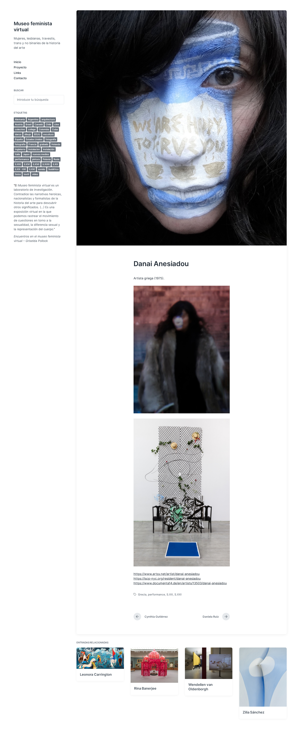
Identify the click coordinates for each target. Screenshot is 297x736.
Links (17, 73)
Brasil (28, 124)
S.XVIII (46, 164)
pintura (36, 159)
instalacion (34, 149)
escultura (48, 134)
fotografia (51, 139)
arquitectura (48, 119)
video (35, 174)
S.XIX (18, 164)
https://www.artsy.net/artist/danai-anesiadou (167, 574)
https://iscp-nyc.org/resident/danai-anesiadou (167, 578)
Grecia (142, 594)
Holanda (55, 144)
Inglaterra (20, 149)
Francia (32, 144)
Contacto (20, 78)
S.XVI (27, 164)
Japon (26, 154)
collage (32, 129)
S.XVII (36, 164)
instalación (48, 149)
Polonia (47, 159)
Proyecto (20, 67)
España (19, 139)
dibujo (27, 134)
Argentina (33, 119)
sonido (41, 169)
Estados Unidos (34, 139)
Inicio (17, 62)
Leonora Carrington (96, 674)
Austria (19, 124)
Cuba (55, 129)
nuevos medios (41, 154)
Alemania (20, 119)
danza (18, 134)
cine (56, 124)
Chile (48, 124)
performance (22, 159)
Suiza (18, 174)
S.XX (55, 164)
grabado (44, 144)
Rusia (56, 159)
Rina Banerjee (145, 688)
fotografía (20, 144)
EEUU (37, 134)
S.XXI (32, 169)
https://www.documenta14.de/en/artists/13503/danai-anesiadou (180, 583)
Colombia (44, 129)
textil (26, 174)
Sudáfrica (53, 169)
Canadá (39, 124)
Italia (17, 154)
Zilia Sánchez (253, 712)
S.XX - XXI (20, 169)
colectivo (20, 129)
